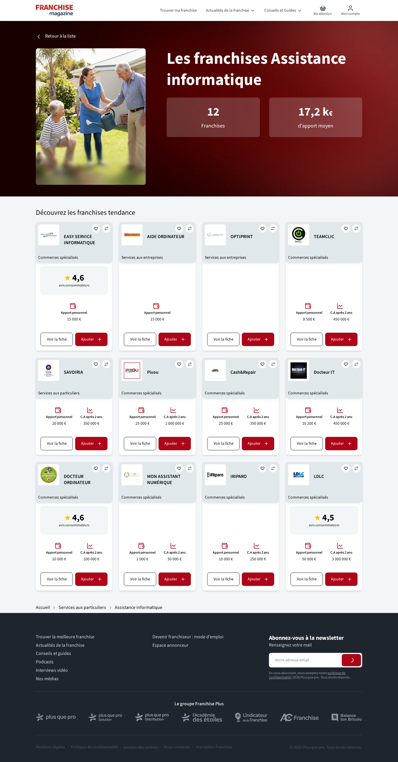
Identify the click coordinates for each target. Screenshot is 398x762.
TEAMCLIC (324, 236)
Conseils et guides (53, 654)
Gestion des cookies (141, 747)
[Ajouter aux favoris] (96, 228)
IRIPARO (238, 476)
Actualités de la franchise (60, 645)
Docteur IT (324, 372)
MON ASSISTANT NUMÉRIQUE (164, 479)
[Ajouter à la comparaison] (106, 228)
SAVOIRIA (73, 372)
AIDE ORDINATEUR (165, 236)
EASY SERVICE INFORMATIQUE (79, 239)
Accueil (43, 607)
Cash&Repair (243, 372)
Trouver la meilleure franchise (65, 637)
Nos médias (47, 679)
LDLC (319, 476)
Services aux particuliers (82, 607)
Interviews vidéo (52, 670)
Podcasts (45, 662)
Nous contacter (177, 747)
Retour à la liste (60, 36)
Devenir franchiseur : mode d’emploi (187, 637)
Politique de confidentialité (94, 747)
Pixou (153, 372)
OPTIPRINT (241, 236)
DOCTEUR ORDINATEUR (77, 479)
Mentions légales (50, 747)
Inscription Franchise (214, 747)
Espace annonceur (170, 645)
